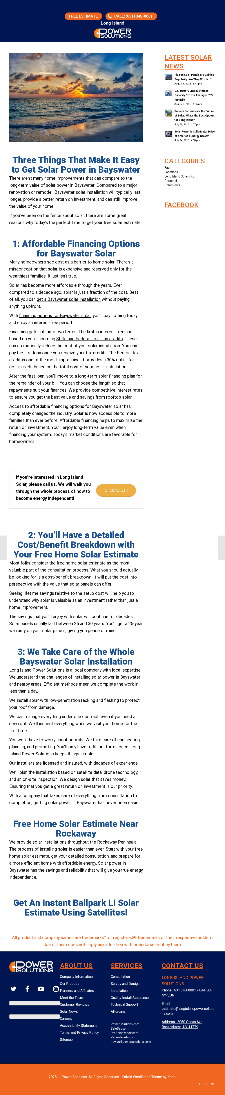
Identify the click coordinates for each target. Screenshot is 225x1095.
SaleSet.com (120, 1028)
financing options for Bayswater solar (55, 315)
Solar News (172, 185)
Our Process (69, 984)
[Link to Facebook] (199, 1084)
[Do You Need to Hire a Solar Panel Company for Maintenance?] (221, 548)
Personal (171, 181)
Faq (167, 167)
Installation (119, 991)
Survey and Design (125, 984)
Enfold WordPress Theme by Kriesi (149, 1077)
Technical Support (124, 1004)
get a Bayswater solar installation (69, 299)
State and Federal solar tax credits (89, 338)
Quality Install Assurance (130, 998)
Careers (66, 1018)
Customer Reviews (74, 1004)
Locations (171, 172)
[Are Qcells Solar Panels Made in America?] (3, 548)
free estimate (83, 16)
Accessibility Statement (78, 1025)
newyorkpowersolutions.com (131, 1041)
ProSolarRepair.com (124, 1033)
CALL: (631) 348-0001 (133, 16)
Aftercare (118, 1011)
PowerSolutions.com (125, 1024)
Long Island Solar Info (179, 176)
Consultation (120, 977)
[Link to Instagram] (206, 1084)
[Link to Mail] (212, 1084)
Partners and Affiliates (77, 991)
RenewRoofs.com (123, 1037)
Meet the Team (71, 998)
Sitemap (66, 1040)
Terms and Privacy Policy (79, 1032)
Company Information (76, 977)
